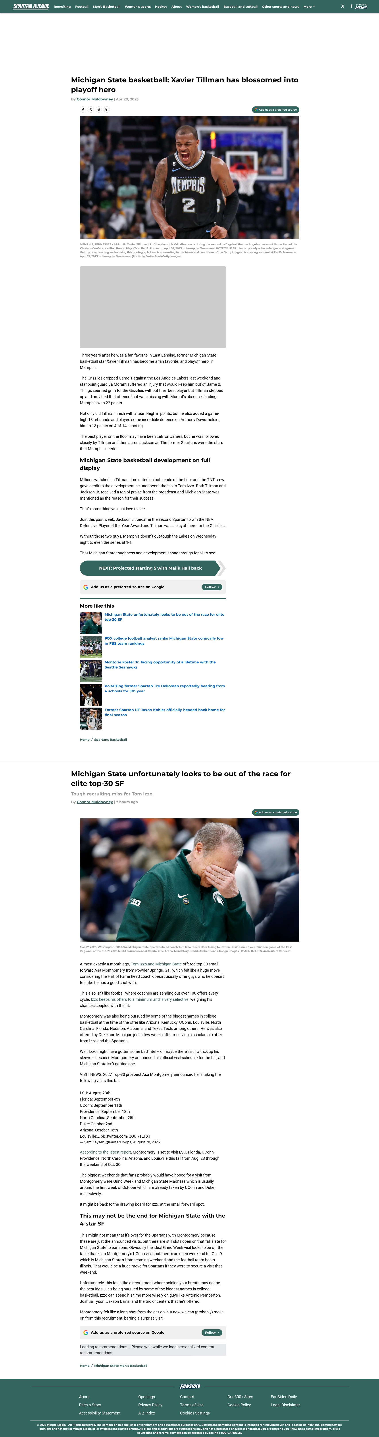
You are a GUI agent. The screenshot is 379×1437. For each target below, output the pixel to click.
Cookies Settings (195, 1413)
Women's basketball (202, 7)
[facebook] (351, 6)
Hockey (161, 7)
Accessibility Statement (100, 1413)
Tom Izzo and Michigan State (156, 964)
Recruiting (62, 7)
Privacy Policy (150, 1405)
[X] (342, 6)
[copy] (107, 109)
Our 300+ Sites (240, 1396)
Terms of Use (192, 1405)
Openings (146, 1396)
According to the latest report (105, 1152)
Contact (187, 1396)
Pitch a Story (90, 1405)
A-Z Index (146, 1413)
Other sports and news (280, 7)
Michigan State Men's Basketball (120, 1366)
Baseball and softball (240, 7)
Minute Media (56, 1424)
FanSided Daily (284, 1396)
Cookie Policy (239, 1405)
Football (81, 7)
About (176, 7)
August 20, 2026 (146, 1142)
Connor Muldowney (95, 99)
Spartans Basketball (110, 740)
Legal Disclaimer (285, 1405)
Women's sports (138, 7)
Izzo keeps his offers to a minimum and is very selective (140, 999)
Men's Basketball (106, 7)
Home (85, 740)
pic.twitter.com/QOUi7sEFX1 (126, 1136)
